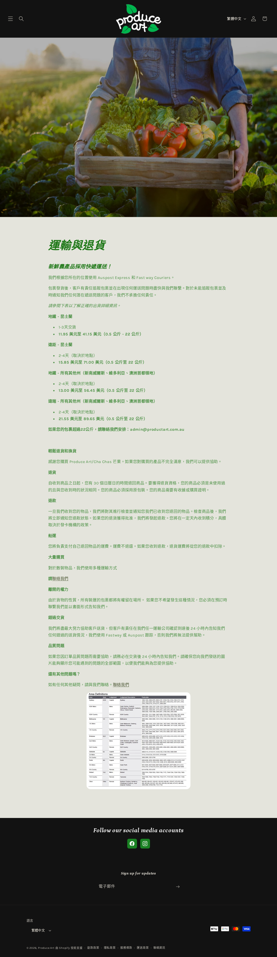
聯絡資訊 (159, 947)
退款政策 (93, 947)
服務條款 (126, 947)
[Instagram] (145, 844)
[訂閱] (177, 886)
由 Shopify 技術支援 (69, 947)
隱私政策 (110, 947)
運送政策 (143, 947)
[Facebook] (132, 844)
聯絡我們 (60, 578)
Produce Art (46, 947)
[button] (10, 18)
